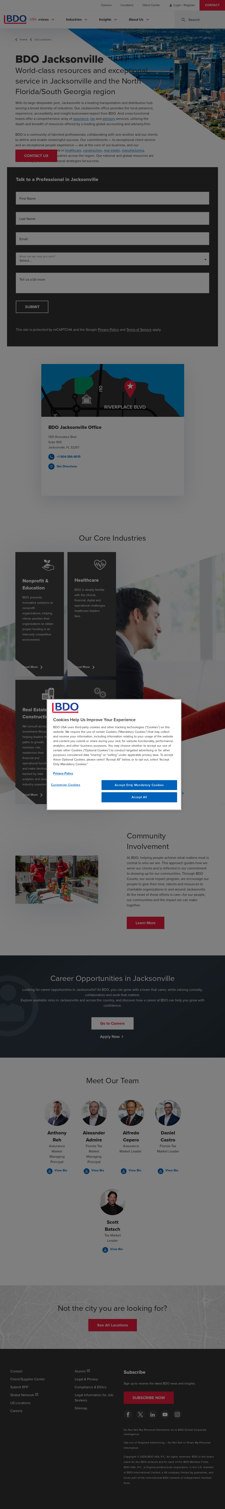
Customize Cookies (65, 784)
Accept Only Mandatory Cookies (139, 785)
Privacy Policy (63, 773)
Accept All (139, 797)
